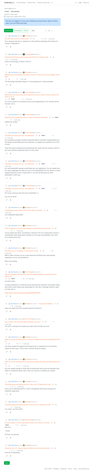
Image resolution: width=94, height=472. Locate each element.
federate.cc (9, 2)
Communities (21, 2)
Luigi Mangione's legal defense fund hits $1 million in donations (23, 210)
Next (7, 463)
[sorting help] (49, 30)
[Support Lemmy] (52, 2)
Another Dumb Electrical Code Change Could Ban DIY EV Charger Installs (26, 57)
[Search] (75, 2)
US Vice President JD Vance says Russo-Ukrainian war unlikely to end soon (27, 422)
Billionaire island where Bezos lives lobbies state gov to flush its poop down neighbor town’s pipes (32, 75)
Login (80, 2)
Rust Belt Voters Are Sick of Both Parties (17, 38)
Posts (26, 30)
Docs (70, 469)
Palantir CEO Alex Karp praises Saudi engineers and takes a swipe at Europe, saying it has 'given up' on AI (32, 95)
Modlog (56, 469)
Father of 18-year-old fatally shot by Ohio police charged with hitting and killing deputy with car (32, 340)
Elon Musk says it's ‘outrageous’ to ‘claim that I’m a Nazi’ (21, 251)
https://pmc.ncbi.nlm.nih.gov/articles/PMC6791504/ (22, 293)
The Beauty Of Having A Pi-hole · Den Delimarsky (19, 135)
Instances (63, 469)
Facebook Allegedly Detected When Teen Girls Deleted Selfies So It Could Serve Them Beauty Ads (31, 275)
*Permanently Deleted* (46, 303)
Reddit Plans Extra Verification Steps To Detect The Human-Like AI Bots (26, 117)
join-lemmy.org (83, 469)
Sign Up (86, 2)
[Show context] (30, 38)
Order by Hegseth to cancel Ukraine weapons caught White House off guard (28, 228)
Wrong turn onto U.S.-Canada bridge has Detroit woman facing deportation (27, 448)
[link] (33, 38)
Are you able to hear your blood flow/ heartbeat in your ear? (23, 322)
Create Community (43, 2)
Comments (18, 30)
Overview (8, 30)
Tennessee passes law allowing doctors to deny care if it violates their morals (28, 384)
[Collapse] (6, 35)
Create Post (31, 2)
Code (75, 469)
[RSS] (52, 30)
